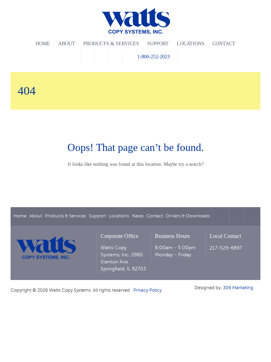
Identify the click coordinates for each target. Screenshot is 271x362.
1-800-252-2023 (153, 56)
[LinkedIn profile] (115, 56)
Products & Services (111, 43)
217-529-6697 (226, 248)
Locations (190, 43)
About (66, 43)
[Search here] (185, 57)
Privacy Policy (147, 290)
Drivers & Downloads (188, 216)
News (138, 216)
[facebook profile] (87, 56)
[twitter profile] (101, 56)
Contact (223, 43)
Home (43, 43)
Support (158, 43)
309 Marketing (238, 287)
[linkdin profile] (252, 216)
